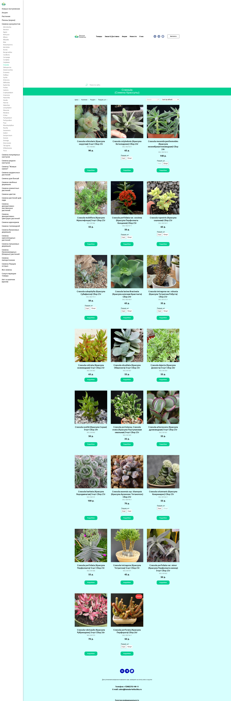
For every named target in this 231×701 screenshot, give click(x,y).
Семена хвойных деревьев (9, 183)
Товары (99, 36)
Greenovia (6, 95)
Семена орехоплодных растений (8, 238)
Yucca (5, 150)
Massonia (6, 110)
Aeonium (6, 29)
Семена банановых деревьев (10, 231)
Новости (133, 36)
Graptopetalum (8, 92)
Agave (5, 32)
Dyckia (5, 77)
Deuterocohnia (8, 70)
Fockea (5, 87)
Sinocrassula (7, 143)
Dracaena (6, 72)
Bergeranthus (7, 52)
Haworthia (6, 97)
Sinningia (6, 140)
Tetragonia (6, 145)
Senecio (5, 138)
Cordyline (6, 60)
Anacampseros (8, 44)
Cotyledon (6, 62)
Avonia (5, 50)
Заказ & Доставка (112, 36)
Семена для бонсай (10, 178)
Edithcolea (6, 82)
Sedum (5, 133)
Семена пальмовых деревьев (10, 245)
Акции (5, 13)
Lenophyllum (7, 108)
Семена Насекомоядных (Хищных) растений (11, 252)
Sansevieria (6, 130)
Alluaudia (6, 39)
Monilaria (6, 113)
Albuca (5, 37)
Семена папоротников (8, 259)
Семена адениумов (10, 222)
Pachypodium (7, 120)
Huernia (5, 102)
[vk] (155, 36)
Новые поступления (11, 9)
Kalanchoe (6, 105)
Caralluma (6, 55)
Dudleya (5, 75)
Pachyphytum (7, 118)
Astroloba (6, 47)
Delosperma (7, 67)
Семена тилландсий (11, 226)
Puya (4, 123)
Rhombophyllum (8, 125)
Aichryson (6, 34)
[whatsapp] (163, 36)
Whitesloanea (7, 148)
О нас (141, 36)
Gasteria (5, 90)
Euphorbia (6, 85)
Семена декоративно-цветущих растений (11, 216)
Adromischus (7, 27)
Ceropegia (6, 57)
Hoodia (5, 100)
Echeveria (6, 80)
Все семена (7, 270)
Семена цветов (8, 194)
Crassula (6, 65)
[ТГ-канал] (159, 36)
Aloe (4, 42)
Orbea (5, 115)
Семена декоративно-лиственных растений (8, 207)
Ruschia (5, 128)
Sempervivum (7, 135)
